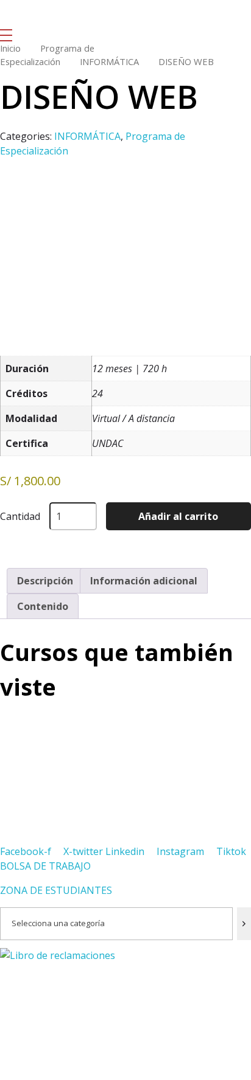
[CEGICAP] (33, 14)
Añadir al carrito (178, 516)
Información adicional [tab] (143, 580)
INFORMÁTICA (109, 61)
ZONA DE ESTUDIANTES (56, 890)
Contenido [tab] (42, 606)
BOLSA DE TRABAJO (45, 866)
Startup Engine (31, 1073)
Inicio (10, 48)
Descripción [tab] (45, 580)
